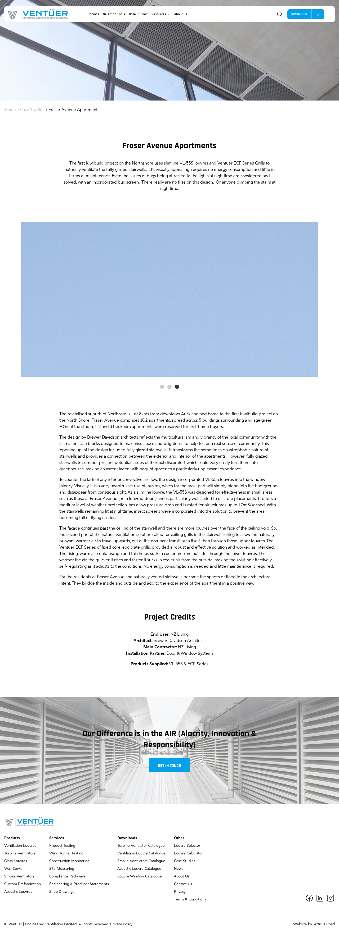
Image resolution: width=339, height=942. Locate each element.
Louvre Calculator (188, 853)
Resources (158, 14)
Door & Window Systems (190, 654)
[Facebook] (309, 898)
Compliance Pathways (67, 877)
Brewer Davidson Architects (180, 641)
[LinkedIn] (320, 898)
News (178, 869)
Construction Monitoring (69, 861)
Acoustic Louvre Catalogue (139, 869)
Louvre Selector (187, 846)
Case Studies (138, 14)
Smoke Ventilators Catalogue (141, 861)
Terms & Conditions (190, 900)
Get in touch (169, 766)
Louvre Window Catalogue (139, 877)
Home (10, 110)
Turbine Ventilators (19, 853)
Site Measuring (61, 869)
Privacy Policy (121, 924)
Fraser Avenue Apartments (73, 110)
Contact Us (183, 884)
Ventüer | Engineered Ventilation (35, 924)
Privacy (180, 892)
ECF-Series (198, 664)
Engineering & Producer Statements (79, 884)
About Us (180, 14)
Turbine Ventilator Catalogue (141, 846)
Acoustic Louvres (18, 892)
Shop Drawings (61, 892)
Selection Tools (114, 14)
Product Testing (62, 846)
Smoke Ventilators (19, 877)
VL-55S (176, 664)
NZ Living (187, 647)
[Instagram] (330, 898)
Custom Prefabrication (22, 884)
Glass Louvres (15, 861)
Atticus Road (324, 924)
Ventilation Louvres (20, 846)
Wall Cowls (13, 869)
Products (93, 14)
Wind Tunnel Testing (66, 853)
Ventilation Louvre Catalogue (141, 853)
